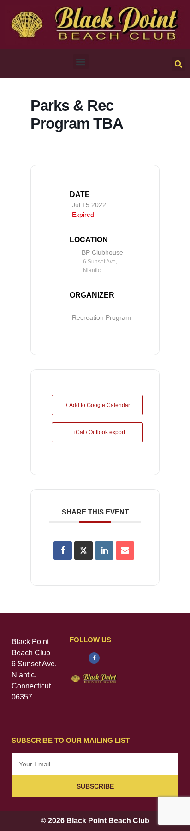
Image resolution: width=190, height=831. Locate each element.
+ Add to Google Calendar (97, 405)
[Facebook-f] (94, 658)
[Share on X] (83, 550)
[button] (81, 61)
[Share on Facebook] (62, 550)
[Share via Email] (125, 550)
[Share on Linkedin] (104, 550)
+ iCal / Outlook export (97, 432)
